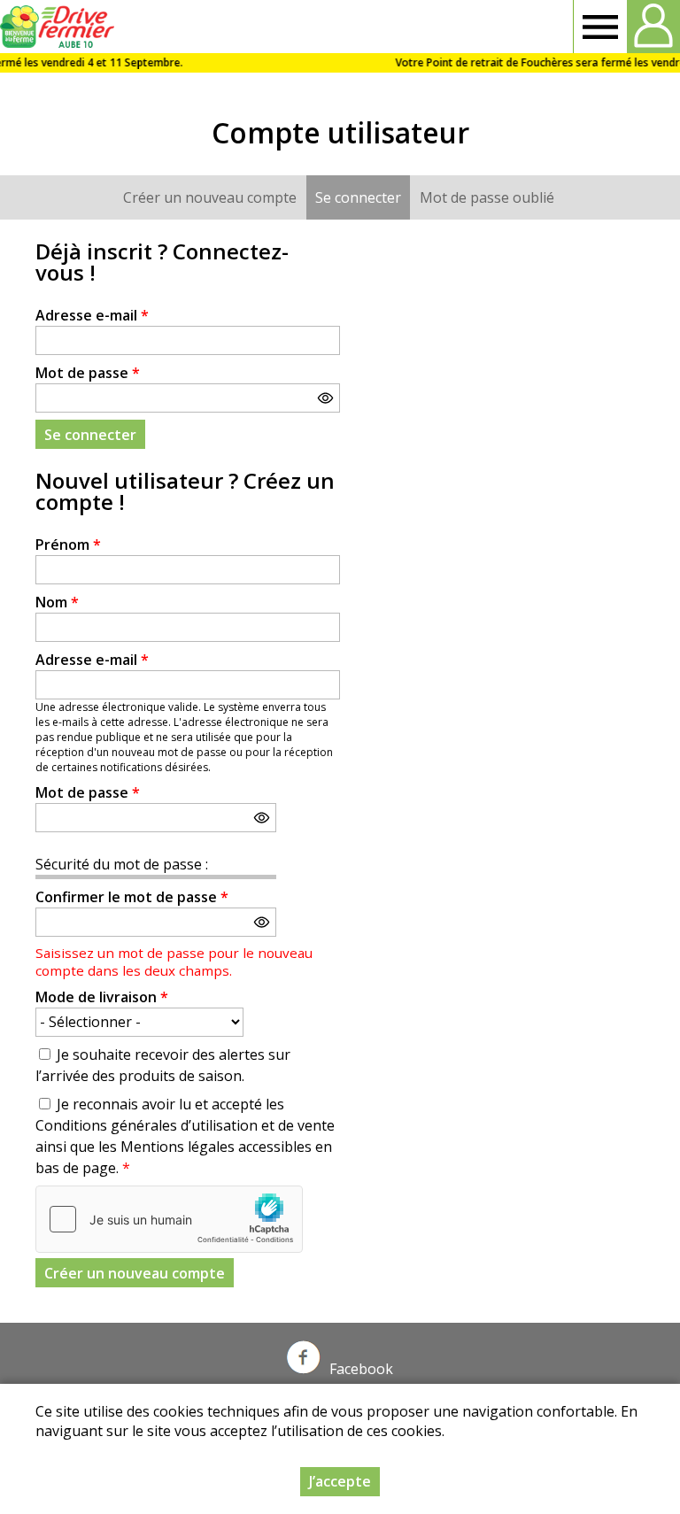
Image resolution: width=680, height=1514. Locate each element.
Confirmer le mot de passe (131, 897)
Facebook (361, 1369)
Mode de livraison (101, 997)
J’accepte (340, 1481)
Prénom (68, 544)
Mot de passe (87, 372)
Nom (57, 602)
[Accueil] (60, 26)
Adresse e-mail (92, 315)
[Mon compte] (653, 26)
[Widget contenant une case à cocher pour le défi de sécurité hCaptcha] (169, 1219)
